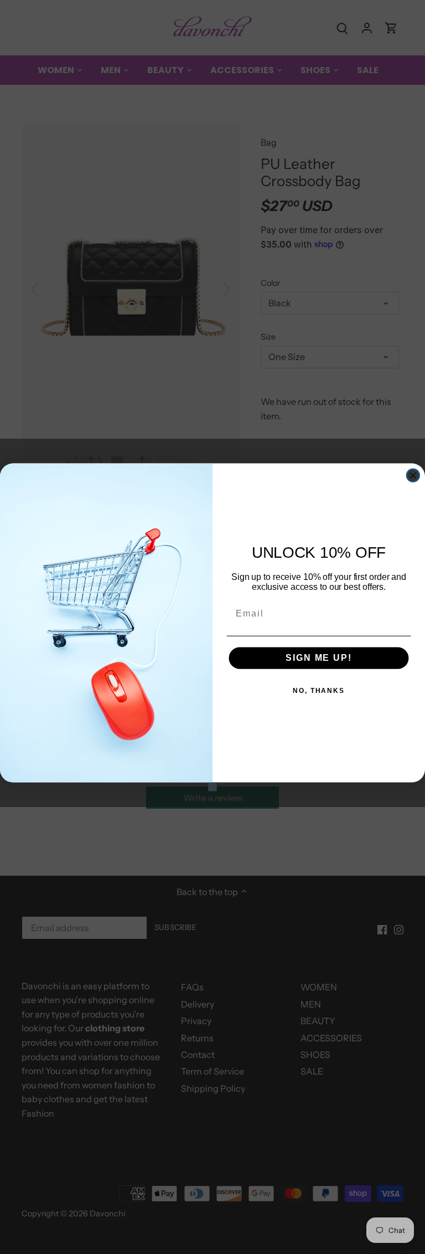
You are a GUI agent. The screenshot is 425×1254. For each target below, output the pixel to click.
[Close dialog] (413, 475)
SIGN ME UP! (318, 657)
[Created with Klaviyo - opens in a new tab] (212, 786)
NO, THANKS (319, 691)
